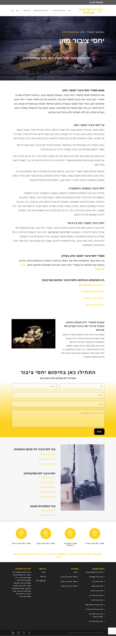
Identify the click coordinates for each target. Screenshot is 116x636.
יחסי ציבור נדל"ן (97, 581)
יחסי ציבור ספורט (47, 497)
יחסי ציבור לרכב (93, 305)
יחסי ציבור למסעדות (96, 577)
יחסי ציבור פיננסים (47, 492)
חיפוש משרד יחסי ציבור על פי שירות (86, 554)
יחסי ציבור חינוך (48, 510)
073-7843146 (97, 2)
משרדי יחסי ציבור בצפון (46, 543)
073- (37, 581)
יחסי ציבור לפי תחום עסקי (40, 10)
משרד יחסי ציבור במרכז (69, 581)
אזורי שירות (27, 10)
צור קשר (43, 576)
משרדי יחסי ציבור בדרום (21, 543)
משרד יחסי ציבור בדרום (69, 577)
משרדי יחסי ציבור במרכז (94, 543)
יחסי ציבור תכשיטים (91, 291)
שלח (99, 431)
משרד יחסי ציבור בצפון (69, 586)
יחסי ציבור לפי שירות (59, 10)
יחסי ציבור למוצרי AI (96, 621)
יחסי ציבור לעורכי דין (46, 478)
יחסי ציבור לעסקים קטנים (94, 572)
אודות (44, 572)
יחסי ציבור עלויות (97, 600)
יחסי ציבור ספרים (93, 298)
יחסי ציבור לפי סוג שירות (94, 609)
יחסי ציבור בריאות (97, 591)
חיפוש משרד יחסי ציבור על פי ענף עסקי (50, 554)
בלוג (17, 10)
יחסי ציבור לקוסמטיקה (90, 285)
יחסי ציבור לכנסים (47, 515)
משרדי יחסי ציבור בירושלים (70, 544)
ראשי (69, 10)
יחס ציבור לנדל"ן (47, 482)
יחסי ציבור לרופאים (46, 487)
